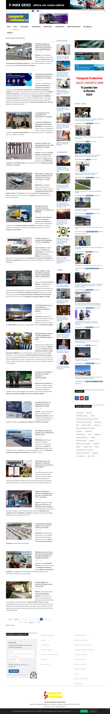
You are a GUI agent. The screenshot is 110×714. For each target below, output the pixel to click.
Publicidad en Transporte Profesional (84, 650)
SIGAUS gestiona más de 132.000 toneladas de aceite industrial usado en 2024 (44, 336)
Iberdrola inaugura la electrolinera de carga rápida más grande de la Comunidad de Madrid (43, 47)
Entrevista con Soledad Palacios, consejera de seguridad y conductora (63, 57)
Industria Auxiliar (73, 27)
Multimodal (88, 27)
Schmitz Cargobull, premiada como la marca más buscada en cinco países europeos (88, 377)
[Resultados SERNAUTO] (19, 120)
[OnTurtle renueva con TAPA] (19, 409)
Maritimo (92, 440)
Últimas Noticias (45, 645)
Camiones (89, 413)
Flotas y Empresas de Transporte (85, 428)
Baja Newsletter (78, 683)
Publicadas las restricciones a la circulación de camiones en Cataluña (87, 209)
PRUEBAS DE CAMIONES (92, 231)
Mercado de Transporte (47, 635)
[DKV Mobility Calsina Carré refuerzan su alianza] (19, 438)
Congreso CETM (45, 664)
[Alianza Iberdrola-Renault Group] (19, 379)
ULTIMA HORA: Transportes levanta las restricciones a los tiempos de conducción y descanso (87, 323)
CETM (15, 27)
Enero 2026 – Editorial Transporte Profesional (63, 351)
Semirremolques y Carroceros (94, 381)
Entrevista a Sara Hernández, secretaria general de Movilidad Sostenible (63, 319)
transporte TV (44, 659)
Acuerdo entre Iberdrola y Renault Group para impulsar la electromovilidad (44, 375)
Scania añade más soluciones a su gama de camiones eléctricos (87, 341)
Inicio (9, 27)
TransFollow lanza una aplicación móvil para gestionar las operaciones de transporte (44, 464)
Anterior (17, 619)
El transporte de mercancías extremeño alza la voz (89, 265)
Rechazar (93, 711)
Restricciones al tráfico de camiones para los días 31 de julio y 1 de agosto (63, 187)
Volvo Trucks (91, 456)
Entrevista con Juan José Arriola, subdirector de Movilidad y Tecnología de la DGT (63, 126)
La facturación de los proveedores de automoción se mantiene (43, 115)
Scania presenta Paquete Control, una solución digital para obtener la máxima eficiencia (88, 155)
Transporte (95, 453)
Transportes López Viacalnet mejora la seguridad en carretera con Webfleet (44, 209)
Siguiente (31, 622)
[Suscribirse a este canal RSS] (53, 41)
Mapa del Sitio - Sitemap (81, 679)
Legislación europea (81, 437)
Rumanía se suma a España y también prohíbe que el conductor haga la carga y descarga (63, 260)
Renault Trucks (88, 447)
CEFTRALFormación (82, 416)
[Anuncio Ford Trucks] (55, 4)
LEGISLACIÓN (90, 123)
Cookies (76, 674)
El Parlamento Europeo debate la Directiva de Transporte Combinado (87, 359)
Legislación (36, 27)
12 (20, 622)
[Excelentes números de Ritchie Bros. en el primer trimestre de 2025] (19, 531)
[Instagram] (87, 398)
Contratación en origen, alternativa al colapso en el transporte (63, 367)
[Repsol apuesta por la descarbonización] (19, 498)
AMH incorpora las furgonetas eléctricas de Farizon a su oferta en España (63, 92)
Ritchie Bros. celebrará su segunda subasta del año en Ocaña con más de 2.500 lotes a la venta (44, 176)
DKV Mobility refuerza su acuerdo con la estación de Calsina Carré (44, 432)
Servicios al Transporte (14, 45)
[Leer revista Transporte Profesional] (89, 87)
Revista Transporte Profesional (49, 654)
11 (50, 619)
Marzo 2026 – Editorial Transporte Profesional (63, 285)
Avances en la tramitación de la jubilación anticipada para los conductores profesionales (89, 119)
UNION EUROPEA (90, 363)
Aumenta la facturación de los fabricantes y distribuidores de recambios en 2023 (86, 173)
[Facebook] (77, 398)
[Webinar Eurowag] (19, 79)
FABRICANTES (90, 195)
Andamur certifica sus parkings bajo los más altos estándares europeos (44, 145)
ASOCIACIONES (11, 114)
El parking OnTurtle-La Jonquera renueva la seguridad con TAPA (42, 404)
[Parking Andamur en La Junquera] (19, 150)
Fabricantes (59, 27)
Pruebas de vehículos (47, 650)
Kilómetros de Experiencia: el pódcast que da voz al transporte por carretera (44, 76)
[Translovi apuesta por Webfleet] (19, 213)
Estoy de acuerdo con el (18, 666)
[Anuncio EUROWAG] (89, 56)
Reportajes (48, 27)
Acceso (23, 11)
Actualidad (24, 27)
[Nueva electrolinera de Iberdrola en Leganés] (19, 51)
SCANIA (88, 159)
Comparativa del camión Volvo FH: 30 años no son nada (89, 227)
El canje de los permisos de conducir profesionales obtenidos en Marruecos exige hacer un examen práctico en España (89, 285)
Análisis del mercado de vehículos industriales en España (88, 191)
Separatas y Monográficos (81, 640)
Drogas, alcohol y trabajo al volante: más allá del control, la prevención (63, 336)
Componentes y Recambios (84, 422)
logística (92, 437)
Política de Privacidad (80, 669)
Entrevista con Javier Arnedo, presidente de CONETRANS (63, 301)
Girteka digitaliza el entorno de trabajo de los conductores (43, 584)
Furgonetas (88, 431)
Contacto (28, 11)
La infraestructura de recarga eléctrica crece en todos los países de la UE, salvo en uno (63, 205)
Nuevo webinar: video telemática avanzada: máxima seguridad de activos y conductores (42, 274)
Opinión (9, 33)
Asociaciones (79, 413)
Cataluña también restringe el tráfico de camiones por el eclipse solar (63, 169)
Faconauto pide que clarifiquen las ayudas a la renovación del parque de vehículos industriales (88, 304)
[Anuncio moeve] (89, 67)
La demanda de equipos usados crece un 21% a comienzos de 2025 (43, 525)
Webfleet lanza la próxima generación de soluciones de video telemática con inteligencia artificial (44, 555)
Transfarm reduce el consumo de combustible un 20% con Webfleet (43, 240)
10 (45, 619)
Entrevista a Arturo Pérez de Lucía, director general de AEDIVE (89, 247)
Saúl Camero (94, 159)
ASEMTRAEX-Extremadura (93, 268)
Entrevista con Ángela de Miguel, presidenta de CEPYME (63, 143)
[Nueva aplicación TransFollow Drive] (19, 468)
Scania (97, 447)
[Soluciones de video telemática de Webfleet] (19, 559)
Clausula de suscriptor (80, 664)
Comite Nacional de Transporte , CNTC (87, 419)
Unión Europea (80, 456)
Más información (74, 711)
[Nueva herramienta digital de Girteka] (19, 589)
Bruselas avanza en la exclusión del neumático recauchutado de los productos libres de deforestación (63, 241)
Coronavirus (98, 422)
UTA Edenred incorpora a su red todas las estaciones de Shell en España (43, 308)
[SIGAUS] (19, 341)
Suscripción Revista (79, 659)
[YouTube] (82, 398)
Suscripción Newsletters (80, 654)
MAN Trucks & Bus (81, 440)
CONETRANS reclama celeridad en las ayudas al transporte (63, 109)
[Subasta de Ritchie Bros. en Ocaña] (19, 181)
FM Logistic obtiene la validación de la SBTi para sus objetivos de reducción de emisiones (63, 74)
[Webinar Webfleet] (19, 278)
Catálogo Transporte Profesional (83, 645)
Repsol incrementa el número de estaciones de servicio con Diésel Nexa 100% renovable (43, 494)
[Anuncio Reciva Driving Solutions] (89, 44)
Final (38, 622)
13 (25, 622)
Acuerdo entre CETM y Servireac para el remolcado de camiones (89, 137)
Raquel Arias (97, 123)
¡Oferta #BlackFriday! (80, 635)
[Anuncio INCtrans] (72, 19)
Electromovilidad (86, 425)
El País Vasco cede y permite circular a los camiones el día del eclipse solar (62, 222)
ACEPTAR (84, 711)
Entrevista (89, 251)
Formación (79, 431)
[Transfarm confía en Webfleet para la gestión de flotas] (19, 245)
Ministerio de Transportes (83, 443)
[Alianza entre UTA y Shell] (19, 312)
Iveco (89, 434)
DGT (77, 425)
